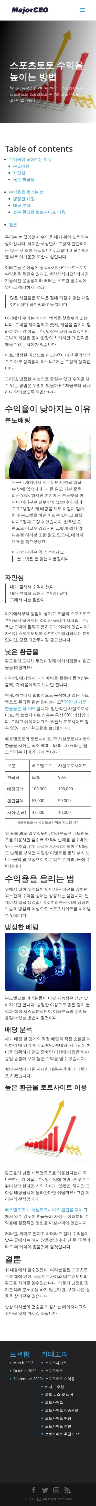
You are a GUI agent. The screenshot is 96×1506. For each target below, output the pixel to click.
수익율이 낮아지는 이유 (30, 159)
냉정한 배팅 (24, 198)
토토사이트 (70, 94)
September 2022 (27, 1378)
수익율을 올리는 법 (26, 192)
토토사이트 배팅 (58, 1418)
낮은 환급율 (24, 179)
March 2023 (23, 1362)
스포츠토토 (19, 94)
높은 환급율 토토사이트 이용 (39, 212)
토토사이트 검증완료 (61, 1410)
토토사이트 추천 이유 (62, 1433)
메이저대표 (23, 87)
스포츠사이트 (72, 87)
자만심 (19, 173)
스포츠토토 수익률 (44, 94)
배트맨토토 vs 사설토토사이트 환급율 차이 (44, 1209)
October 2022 (24, 1370)
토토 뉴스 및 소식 (59, 1394)
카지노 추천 (54, 1386)
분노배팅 (21, 166)
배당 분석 (21, 205)
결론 (13, 224)
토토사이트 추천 (58, 1426)
